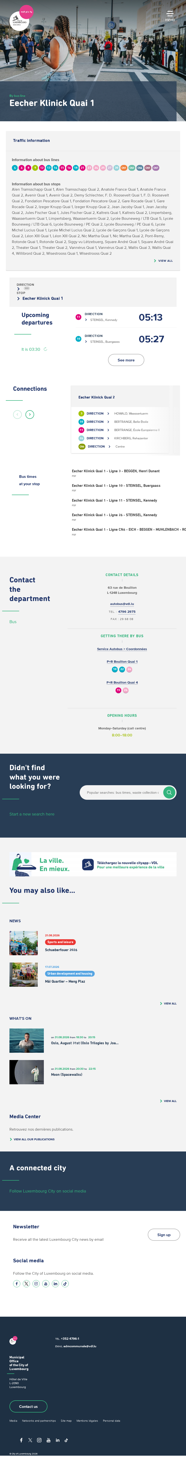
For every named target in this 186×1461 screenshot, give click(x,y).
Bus (12, 621)
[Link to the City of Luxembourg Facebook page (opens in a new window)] (16, 1283)
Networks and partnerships (39, 1420)
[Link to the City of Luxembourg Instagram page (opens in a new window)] (36, 1283)
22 (122, 669)
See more (126, 360)
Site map (66, 1420)
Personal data (111, 1420)
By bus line (17, 96)
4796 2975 (127, 611)
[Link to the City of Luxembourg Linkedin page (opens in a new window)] (55, 1283)
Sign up (163, 1234)
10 (114, 669)
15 (118, 690)
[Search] (169, 792)
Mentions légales (87, 1420)
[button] (17, 414)
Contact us (28, 1406)
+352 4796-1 (70, 1338)
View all (165, 260)
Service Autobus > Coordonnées (122, 649)
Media (13, 1420)
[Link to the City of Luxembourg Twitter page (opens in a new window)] (26, 1283)
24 (129, 669)
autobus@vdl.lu (122, 604)
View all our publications (34, 1139)
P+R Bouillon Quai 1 (122, 661)
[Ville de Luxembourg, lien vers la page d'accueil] (21, 30)
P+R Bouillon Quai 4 (122, 682)
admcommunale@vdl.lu (79, 1346)
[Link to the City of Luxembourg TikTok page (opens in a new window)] (65, 1283)
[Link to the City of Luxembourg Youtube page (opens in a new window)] (45, 1283)
